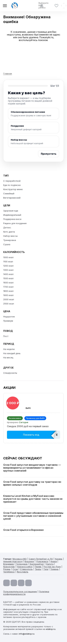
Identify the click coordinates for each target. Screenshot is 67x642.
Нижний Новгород (12, 561)
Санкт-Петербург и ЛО (41, 558)
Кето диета (9, 231)
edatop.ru (50, 629)
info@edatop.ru (26, 633)
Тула (45, 569)
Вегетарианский (11, 197)
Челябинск (9, 571)
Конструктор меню (13, 189)
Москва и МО (20, 558)
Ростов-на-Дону (52, 566)
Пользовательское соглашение (20, 591)
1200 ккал (8, 265)
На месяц (8, 357)
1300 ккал (8, 270)
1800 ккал (8, 291)
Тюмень (54, 569)
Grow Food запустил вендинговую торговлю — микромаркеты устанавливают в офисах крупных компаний (32, 467)
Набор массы (10, 236)
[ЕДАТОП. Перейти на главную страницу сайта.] (15, 5)
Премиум (8, 320)
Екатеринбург (37, 564)
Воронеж (29, 561)
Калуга (50, 564)
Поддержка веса (12, 219)
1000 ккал (8, 257)
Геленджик (22, 564)
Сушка (6, 244)
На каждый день (11, 353)
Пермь (38, 566)
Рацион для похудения (15, 223)
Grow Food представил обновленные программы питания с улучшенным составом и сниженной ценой (33, 515)
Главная (7, 73)
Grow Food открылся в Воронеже (23, 529)
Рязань (6, 569)
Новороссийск (25, 566)
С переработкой (11, 181)
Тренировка (9, 240)
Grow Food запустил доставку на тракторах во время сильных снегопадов (32, 483)
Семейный (8, 193)
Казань (58, 558)
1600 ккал (8, 282)
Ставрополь (26, 569)
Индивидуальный (12, 215)
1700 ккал (8, 286)
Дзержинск (42, 561)
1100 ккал (8, 261)
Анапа (53, 561)
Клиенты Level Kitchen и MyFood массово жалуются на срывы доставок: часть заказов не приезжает (32, 498)
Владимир (8, 564)
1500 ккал (8, 278)
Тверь (38, 569)
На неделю (9, 349)
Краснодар (9, 566)
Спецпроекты (10, 373)
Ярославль (22, 571)
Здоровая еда (10, 210)
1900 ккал (8, 295)
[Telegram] (14, 583)
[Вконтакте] (28, 583)
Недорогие (9, 316)
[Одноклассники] (21, 583)
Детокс (7, 227)
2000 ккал (8, 299)
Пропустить (48, 153)
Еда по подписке (12, 185)
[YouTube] (6, 583)
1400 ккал (8, 274)
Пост (5, 336)
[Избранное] (56, 5)
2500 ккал (8, 303)
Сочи (15, 569)
